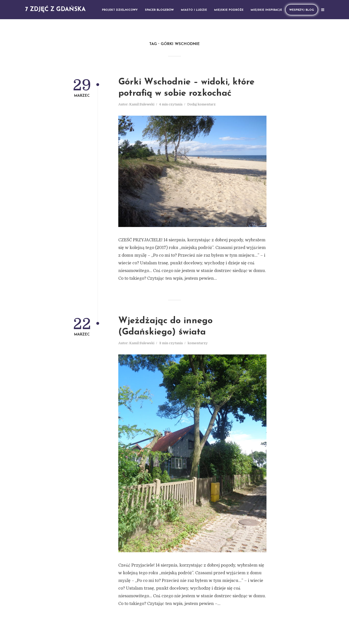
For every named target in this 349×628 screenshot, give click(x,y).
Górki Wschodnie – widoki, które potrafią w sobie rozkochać (186, 88)
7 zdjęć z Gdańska (55, 10)
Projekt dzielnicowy (120, 10)
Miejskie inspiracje (266, 10)
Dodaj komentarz (201, 104)
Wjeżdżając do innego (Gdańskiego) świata (165, 327)
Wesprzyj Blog (301, 10)
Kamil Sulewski (141, 104)
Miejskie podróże (228, 10)
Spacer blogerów (159, 10)
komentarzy (198, 343)
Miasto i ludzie (194, 10)
